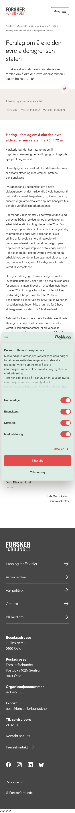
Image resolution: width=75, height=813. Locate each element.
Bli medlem (15, 616)
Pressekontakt (17, 747)
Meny (57, 11)
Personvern (14, 782)
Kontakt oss (15, 735)
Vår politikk (14, 590)
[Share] (64, 89)
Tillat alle (37, 460)
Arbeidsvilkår (16, 576)
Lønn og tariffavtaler (21, 563)
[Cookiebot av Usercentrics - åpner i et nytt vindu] (55, 337)
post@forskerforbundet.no (26, 708)
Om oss (12, 603)
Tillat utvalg (37, 472)
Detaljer (59, 448)
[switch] (65, 412)
